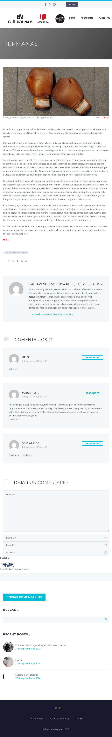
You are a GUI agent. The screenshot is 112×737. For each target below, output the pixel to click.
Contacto (72, 4)
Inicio (72, 18)
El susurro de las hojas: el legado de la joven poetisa (40, 645)
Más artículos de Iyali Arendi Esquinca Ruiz (52, 314)
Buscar (106, 619)
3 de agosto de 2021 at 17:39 (34, 396)
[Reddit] (26, 261)
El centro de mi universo (16, 252)
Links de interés (36, 719)
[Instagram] (54, 4)
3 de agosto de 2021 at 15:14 (34, 361)
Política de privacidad (59, 719)
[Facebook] (45, 4)
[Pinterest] (13, 261)
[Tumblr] (17, 261)
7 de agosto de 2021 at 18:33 (34, 447)
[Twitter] (50, 4)
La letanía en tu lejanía (26, 674)
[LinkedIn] (22, 261)
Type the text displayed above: (15, 568)
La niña (18, 660)
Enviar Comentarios (24, 597)
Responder (92, 357)
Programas (87, 18)
